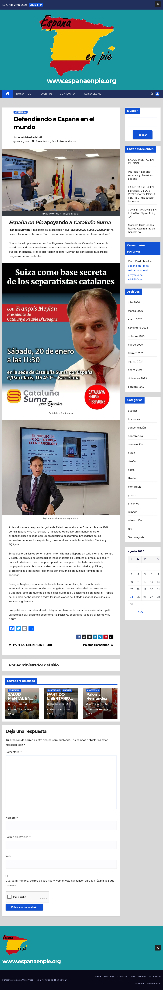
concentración (137, 427)
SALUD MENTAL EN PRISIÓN (19, 698)
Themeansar (60, 980)
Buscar (132, 111)
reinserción (14, 690)
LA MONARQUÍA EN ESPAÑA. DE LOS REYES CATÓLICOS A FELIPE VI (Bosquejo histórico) (141, 194)
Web (8, 856)
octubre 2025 (136, 336)
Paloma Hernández (96, 645)
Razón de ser (154, 983)
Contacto (68, 93)
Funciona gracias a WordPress (18, 980)
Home (98, 976)
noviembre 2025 (138, 327)
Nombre (12, 817)
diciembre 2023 (137, 378)
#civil (55, 141)
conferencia (20, 112)
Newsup (46, 980)
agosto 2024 (135, 361)
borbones (134, 419)
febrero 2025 (136, 353)
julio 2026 (134, 302)
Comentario (14, 752)
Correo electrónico (18, 837)
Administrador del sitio (30, 137)
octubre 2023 (136, 386)
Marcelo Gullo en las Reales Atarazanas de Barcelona (141, 228)
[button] (152, 93)
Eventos (46, 93)
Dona (132, 976)
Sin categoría (136, 537)
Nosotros (24, 93)
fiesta (131, 469)
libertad (67, 690)
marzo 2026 (135, 310)
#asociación (43, 141)
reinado (132, 512)
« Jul (141, 611)
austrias (133, 410)
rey (130, 528)
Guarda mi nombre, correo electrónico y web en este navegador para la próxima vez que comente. (60, 883)
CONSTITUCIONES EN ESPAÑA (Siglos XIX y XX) (142, 213)
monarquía (134, 486)
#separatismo (67, 141)
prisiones (133, 503)
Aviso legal (92, 93)
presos (132, 495)
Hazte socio (155, 976)
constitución (135, 444)
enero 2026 (135, 319)
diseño (132, 461)
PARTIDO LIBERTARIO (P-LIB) (32, 645)
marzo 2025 (135, 344)
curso (131, 452)
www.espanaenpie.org (81, 81)
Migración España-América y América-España (140, 175)
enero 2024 (135, 370)
